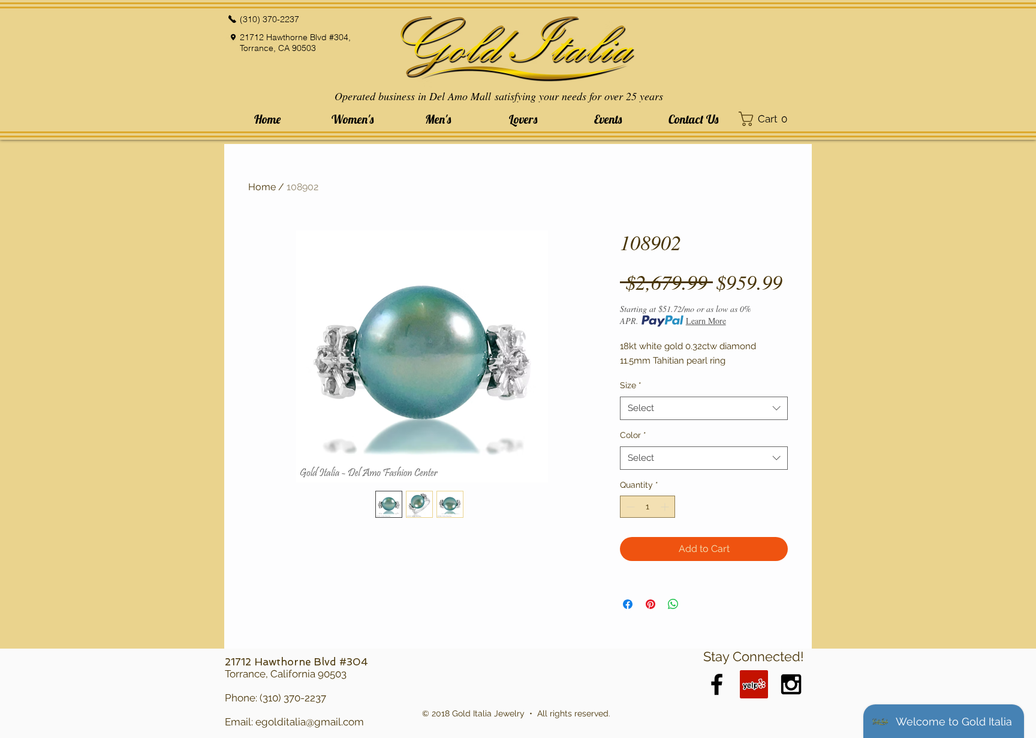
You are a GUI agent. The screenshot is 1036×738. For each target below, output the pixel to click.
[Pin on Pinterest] (650, 604)
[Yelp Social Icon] (754, 684)
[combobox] (704, 408)
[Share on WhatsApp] (673, 604)
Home (262, 187)
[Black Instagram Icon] (791, 684)
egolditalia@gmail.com (309, 722)
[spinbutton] (647, 506)
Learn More (706, 320)
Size (631, 385)
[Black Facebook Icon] (717, 684)
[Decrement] (629, 506)
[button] (352, 119)
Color (633, 435)
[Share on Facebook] (628, 604)
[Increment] (665, 506)
